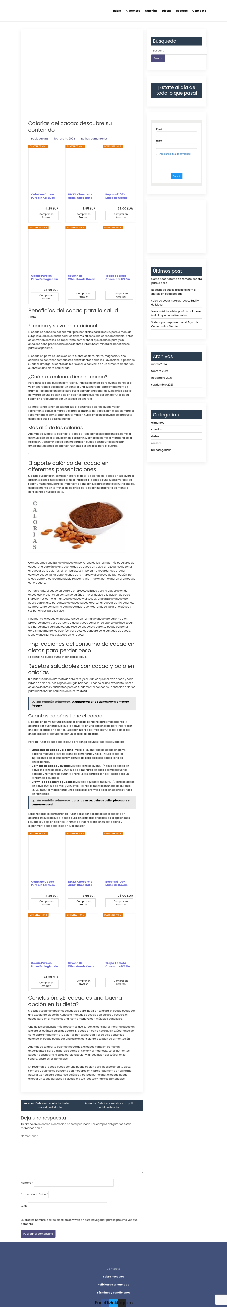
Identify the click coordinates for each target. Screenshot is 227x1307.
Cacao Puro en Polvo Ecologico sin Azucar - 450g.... (44, 277)
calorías (156, 429)
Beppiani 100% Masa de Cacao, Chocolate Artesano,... (116, 196)
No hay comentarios (94, 139)
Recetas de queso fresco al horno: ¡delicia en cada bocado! (173, 292)
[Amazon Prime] (53, 203)
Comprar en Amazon (46, 215)
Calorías (151, 11)
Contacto (199, 11)
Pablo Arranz (39, 139)
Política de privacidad (113, 1284)
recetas (156, 443)
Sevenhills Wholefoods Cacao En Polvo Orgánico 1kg (82, 277)
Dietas (166, 11)
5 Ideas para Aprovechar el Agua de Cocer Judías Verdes (174, 324)
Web (24, 1206)
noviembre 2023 (161, 378)
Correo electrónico (34, 1194)
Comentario (30, 1136)
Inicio (117, 11)
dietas (155, 436)
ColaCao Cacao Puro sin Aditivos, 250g (43, 196)
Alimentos (133, 11)
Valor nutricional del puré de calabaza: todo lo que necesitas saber (176, 313)
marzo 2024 (159, 364)
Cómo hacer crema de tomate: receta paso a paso (176, 281)
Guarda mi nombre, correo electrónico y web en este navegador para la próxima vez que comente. (79, 1222)
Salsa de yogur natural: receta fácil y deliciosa (175, 303)
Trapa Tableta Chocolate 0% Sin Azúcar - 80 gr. (117, 277)
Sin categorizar (161, 450)
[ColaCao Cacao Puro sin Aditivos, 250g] (44, 170)
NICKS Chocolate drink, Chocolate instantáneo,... (80, 196)
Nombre (27, 1183)
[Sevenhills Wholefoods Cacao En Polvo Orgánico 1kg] (82, 252)
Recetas (182, 11)
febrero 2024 (160, 371)
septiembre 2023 (162, 385)
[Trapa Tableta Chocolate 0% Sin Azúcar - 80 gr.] (119, 252)
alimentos (157, 423)
